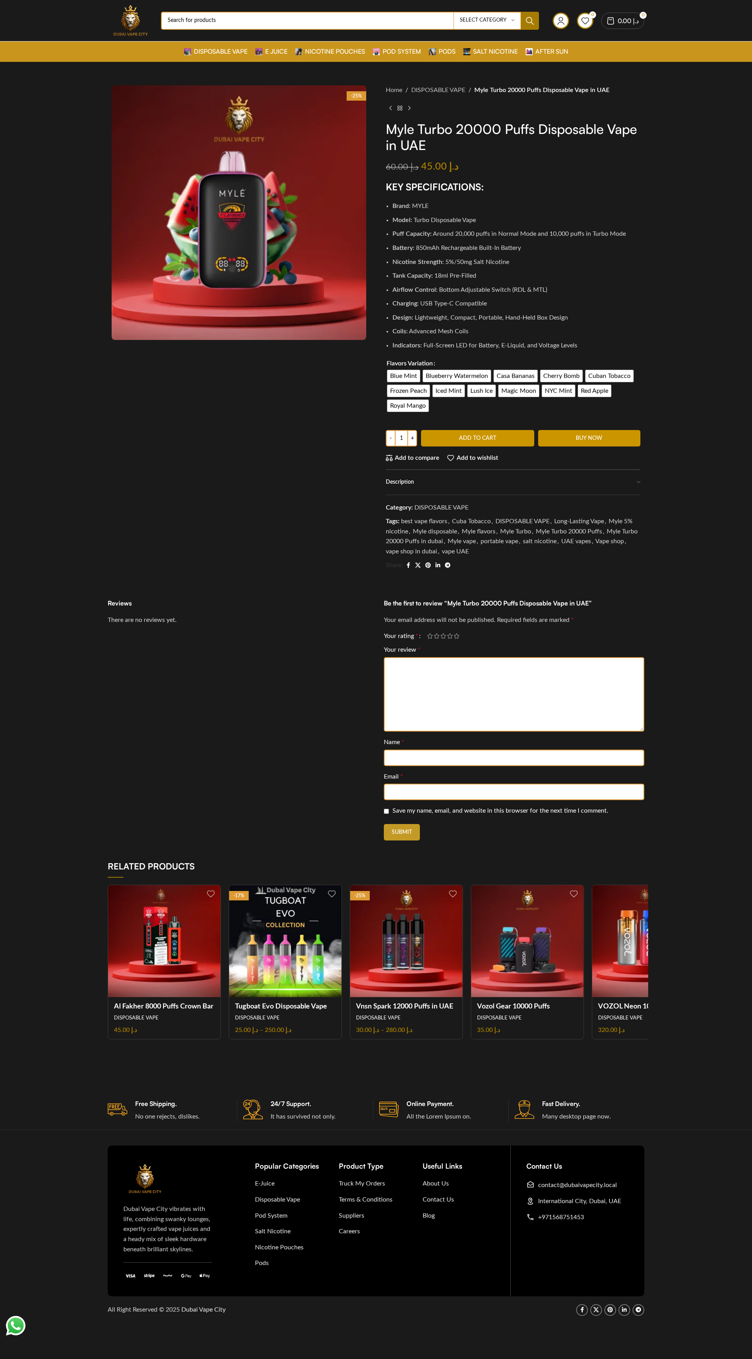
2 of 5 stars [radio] (436, 636)
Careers (349, 1231)
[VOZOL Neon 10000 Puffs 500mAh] (648, 941)
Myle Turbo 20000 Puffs (569, 531)
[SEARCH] (530, 21)
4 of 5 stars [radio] (449, 636)
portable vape (499, 541)
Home (394, 90)
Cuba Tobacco (471, 521)
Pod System (271, 1216)
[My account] (561, 21)
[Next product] (409, 108)
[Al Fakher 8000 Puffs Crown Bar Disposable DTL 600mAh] (164, 941)
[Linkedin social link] (438, 565)
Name (394, 742)
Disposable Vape (277, 1199)
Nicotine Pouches (279, 1247)
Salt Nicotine (273, 1231)
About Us (436, 1183)
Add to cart (477, 438)
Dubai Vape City (203, 1310)
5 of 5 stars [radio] (456, 636)
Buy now (589, 438)
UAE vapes (576, 541)
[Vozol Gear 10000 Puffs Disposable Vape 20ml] (527, 941)
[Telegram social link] (448, 565)
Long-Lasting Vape (579, 521)
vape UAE (455, 551)
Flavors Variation (410, 363)
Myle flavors (478, 531)
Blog (429, 1216)
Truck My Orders (362, 1183)
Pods (262, 1263)
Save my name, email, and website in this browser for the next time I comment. (500, 811)
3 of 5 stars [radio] (443, 636)
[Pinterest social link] (428, 565)
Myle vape (462, 541)
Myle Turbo (515, 531)
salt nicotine (540, 541)
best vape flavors (424, 521)
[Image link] (144, 1178)
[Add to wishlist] (211, 894)
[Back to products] (400, 108)
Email (393, 776)
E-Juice (265, 1183)
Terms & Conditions (365, 1199)
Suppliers (351, 1216)
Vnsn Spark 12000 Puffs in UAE (404, 1006)
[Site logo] (130, 20)
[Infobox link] (172, 1111)
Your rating (401, 636)
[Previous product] (390, 108)
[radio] (403, 376)
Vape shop (609, 541)
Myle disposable (435, 531)
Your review (402, 650)
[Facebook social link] (408, 565)
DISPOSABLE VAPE (438, 90)
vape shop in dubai (411, 551)
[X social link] (418, 565)
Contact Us (438, 1199)
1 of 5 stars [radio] (430, 636)
